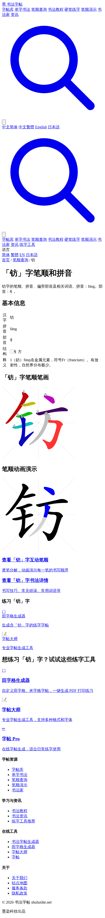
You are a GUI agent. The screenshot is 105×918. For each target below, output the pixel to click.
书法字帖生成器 (25, 842)
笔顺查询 (39, 9)
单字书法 (22, 9)
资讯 (15, 14)
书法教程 (55, 9)
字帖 (16, 857)
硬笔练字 (72, 9)
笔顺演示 (89, 9)
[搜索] (52, 117)
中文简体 (10, 127)
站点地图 (19, 883)
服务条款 (19, 888)
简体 (6, 255)
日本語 (54, 127)
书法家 (17, 790)
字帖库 (8, 9)
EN (22, 255)
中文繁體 (26, 127)
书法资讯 (19, 816)
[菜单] (4, 234)
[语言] (4, 122)
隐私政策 (19, 893)
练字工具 (27, 244)
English (41, 127)
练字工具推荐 (23, 821)
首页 (6, 260)
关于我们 (19, 878)
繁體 (15, 255)
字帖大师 (19, 852)
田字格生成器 (23, 847)
